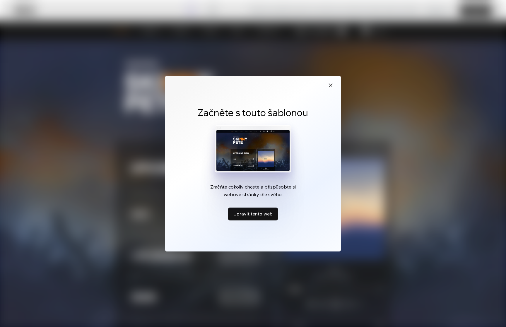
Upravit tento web (253, 214)
